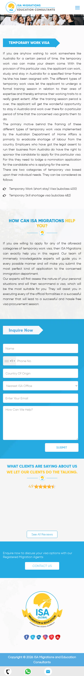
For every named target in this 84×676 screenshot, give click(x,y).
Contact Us (42, 566)
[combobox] (9, 361)
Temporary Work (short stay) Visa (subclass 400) (43, 189)
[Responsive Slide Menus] (30, 6)
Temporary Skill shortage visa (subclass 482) (40, 195)
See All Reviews (42, 534)
